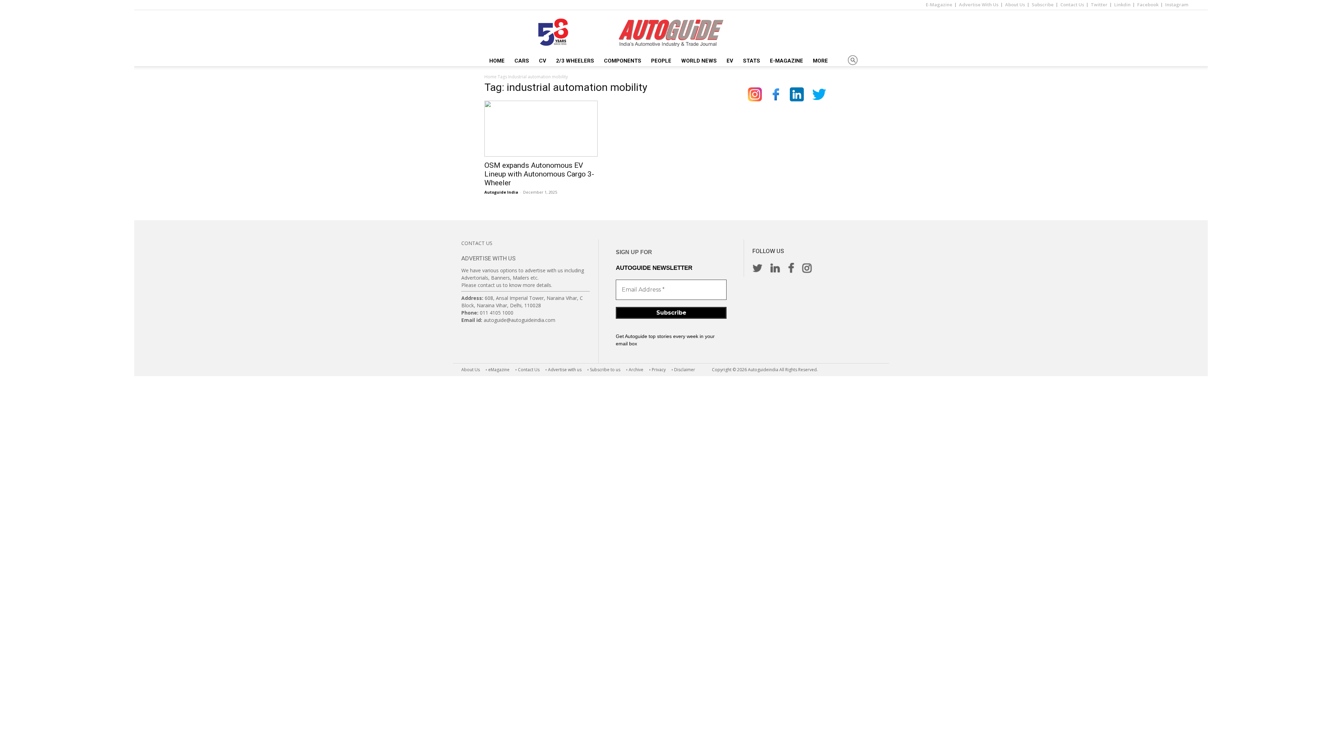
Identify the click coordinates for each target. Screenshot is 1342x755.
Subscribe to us (605, 370)
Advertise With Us (978, 4)
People (661, 61)
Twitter (1099, 4)
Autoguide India (501, 192)
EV (730, 61)
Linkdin (1122, 4)
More (820, 61)
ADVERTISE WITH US (488, 258)
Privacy (659, 370)
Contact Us (1072, 4)
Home (497, 61)
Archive (636, 370)
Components (622, 61)
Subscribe (1043, 4)
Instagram (1176, 4)
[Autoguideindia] (671, 33)
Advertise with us (565, 370)
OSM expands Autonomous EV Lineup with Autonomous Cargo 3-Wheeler (539, 174)
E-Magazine (939, 4)
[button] (853, 60)
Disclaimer (684, 370)
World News (699, 61)
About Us (1015, 4)
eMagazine (499, 370)
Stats (751, 61)
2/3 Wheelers (575, 61)
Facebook (1148, 4)
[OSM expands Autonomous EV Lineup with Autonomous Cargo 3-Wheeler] (541, 129)
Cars (521, 61)
